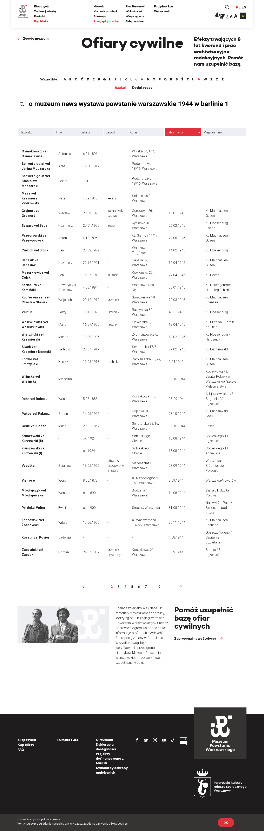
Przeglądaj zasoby (106, 21)
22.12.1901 (91, 263)
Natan (62, 198)
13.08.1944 (177, 438)
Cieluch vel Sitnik (35, 250)
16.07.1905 (91, 325)
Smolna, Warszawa (146, 508)
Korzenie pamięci (105, 11)
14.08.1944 (177, 493)
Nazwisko (26, 132)
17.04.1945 (177, 263)
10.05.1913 (91, 362)
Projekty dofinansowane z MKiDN (110, 758)
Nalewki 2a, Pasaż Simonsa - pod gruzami (219, 508)
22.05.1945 (177, 238)
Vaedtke (28, 466)
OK (226, 822)
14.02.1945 (177, 250)
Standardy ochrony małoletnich (112, 770)
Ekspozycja (41, 6)
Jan (61, 250)
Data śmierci (175, 132)
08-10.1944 (177, 379)
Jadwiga (64, 537)
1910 (86, 181)
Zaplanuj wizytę (45, 11)
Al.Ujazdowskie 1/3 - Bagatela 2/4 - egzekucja (220, 399)
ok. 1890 (89, 493)
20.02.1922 (91, 250)
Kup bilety (41, 21)
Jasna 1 (211, 426)
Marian (63, 325)
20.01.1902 (91, 225)
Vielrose (28, 480)
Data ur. (86, 132)
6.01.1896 (90, 154)
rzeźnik (112, 325)
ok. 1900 (89, 508)
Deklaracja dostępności (106, 746)
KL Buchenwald (217, 349)
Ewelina (63, 508)
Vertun (27, 312)
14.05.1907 (91, 414)
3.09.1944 (176, 552)
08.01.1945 (177, 287)
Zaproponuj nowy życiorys (195, 638)
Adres (134, 132)
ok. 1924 (89, 438)
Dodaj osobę (142, 87)
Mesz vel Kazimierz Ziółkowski (30, 198)
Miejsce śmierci (214, 132)
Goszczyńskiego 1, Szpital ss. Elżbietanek (219, 537)
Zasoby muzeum (36, 38)
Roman (63, 552)
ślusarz (112, 275)
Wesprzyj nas (135, 16)
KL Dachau (213, 275)
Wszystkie (48, 79)
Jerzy (62, 312)
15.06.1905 (91, 523)
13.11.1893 (91, 312)
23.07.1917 (91, 349)
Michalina (65, 379)
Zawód (110, 132)
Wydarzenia (162, 11)
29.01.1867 (91, 426)
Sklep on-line (134, 21)
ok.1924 (89, 451)
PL (238, 7)
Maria (62, 426)
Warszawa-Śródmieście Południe (215, 466)
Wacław (64, 213)
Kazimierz (65, 225)
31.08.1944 (177, 508)
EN (244, 7)
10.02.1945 (177, 337)
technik (112, 362)
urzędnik (113, 300)
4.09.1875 (90, 198)
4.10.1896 (90, 238)
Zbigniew (64, 466)
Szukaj (120, 87)
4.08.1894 (90, 287)
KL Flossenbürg (217, 250)
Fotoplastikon (163, 6)
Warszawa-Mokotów (221, 480)
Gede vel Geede (34, 426)
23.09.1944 (177, 466)
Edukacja (100, 16)
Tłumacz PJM (67, 740)
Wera (62, 480)
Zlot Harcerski (135, 6)
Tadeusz (64, 349)
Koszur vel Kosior (36, 537)
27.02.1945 (177, 349)
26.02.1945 (177, 225)
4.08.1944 (176, 537)
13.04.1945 (177, 325)
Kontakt (39, 16)
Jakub (62, 181)
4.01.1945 (176, 312)
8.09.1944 (176, 480)
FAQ (21, 749)
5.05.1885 (90, 399)
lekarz (111, 198)
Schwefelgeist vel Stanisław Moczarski (36, 181)
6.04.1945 (176, 362)
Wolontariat (134, 11)
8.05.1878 (90, 480)
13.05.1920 (91, 466)
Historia (99, 6)
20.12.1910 (91, 300)
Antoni (62, 238)
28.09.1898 (91, 213)
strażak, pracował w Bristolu (116, 466)
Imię (59, 132)
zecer (111, 225)
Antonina (64, 154)
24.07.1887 (91, 552)
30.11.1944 (177, 523)
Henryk (63, 362)
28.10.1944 (177, 414)
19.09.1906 (91, 337)
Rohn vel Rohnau (34, 399)
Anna (62, 166)
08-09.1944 (177, 399)
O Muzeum (104, 740)
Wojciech (65, 300)
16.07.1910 (91, 275)
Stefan (63, 414)
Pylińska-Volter (34, 508)
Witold (62, 523)
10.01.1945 (177, 213)
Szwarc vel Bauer (35, 225)
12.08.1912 (91, 166)
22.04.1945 (177, 275)
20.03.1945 (177, 300)
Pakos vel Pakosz (36, 414)
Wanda (63, 399)
